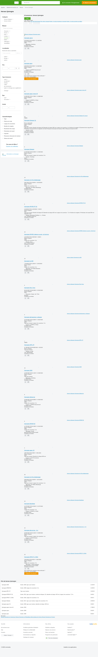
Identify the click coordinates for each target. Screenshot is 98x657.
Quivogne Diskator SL (30, 120)
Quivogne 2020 (28, 370)
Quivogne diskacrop (29, 397)
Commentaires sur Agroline (29, 634)
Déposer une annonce (31, 78)
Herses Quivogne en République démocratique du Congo (29, 617)
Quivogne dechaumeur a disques (33, 317)
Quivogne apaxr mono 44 (31, 93)
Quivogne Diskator (29, 149)
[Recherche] (23, 3)
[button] (25, 48)
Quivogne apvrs (28, 38)
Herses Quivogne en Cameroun (8, 617)
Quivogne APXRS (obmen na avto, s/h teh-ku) (36, 234)
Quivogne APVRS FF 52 (30, 206)
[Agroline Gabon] (7, 2)
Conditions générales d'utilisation (30, 627)
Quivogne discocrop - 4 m (31, 530)
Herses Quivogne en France (48, 617)
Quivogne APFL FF (29, 345)
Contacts (3, 632)
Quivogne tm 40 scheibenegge (32, 180)
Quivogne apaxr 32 (29, 450)
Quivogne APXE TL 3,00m (31, 557)
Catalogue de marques (28, 637)
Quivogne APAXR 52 (29, 423)
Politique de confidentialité (29, 629)
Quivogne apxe (28, 63)
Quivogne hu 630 (28, 261)
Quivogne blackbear (29, 503)
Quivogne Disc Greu (29, 287)
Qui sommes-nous (5, 627)
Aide (2, 629)
